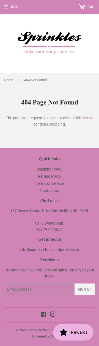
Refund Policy (49, 176)
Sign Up (84, 289)
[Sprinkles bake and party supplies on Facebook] (43, 315)
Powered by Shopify (47, 336)
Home (8, 80)
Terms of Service (50, 183)
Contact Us (49, 190)
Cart (91, 7)
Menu (16, 7)
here (85, 118)
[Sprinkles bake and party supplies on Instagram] (53, 315)
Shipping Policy (49, 169)
